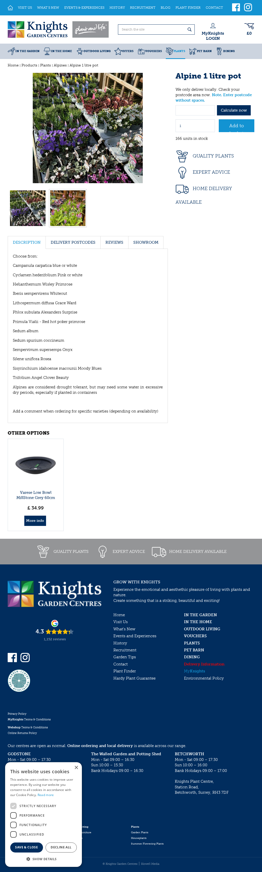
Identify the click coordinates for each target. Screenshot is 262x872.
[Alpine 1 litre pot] (88, 128)
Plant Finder (124, 671)
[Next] (162, 128)
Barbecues (76, 838)
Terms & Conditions (29, 719)
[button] (43, 859)
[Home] (10, 7)
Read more (46, 795)
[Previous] (12, 128)
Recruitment (124, 650)
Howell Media (150, 864)
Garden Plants (139, 832)
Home (119, 615)
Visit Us (120, 622)
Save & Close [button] (26, 847)
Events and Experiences (134, 636)
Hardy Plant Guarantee (134, 678)
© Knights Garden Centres (120, 864)
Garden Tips (124, 657)
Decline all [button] (61, 847)
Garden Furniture (80, 832)
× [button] (76, 768)
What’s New (124, 629)
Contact (120, 664)
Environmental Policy (204, 678)
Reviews (114, 242)
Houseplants (139, 838)
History (120, 643)
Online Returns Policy (22, 733)
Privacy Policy (17, 714)
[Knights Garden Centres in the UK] (59, 29)
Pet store (74, 843)
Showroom (145, 242)
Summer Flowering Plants (147, 843)
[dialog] (43, 814)
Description (27, 242)
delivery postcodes (73, 242)
